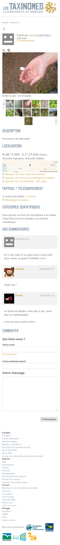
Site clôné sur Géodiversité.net (16, 447)
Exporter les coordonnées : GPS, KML (26, 181)
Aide (4, 461)
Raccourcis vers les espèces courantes (20, 488)
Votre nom (8, 344)
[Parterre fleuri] (10, 112)
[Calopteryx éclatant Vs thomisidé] (10, 103)
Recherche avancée (11, 479)
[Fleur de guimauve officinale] (36, 112)
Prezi (4, 517)
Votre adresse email (14, 361)
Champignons (8, 473)
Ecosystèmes (8, 464)
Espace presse (9, 520)
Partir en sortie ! (9, 505)
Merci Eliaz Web (9, 450)
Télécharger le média (9, 50)
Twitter (5, 514)
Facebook (6, 511)
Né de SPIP (7, 453)
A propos (6, 435)
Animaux (6, 470)
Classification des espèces (14, 476)
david (32, 35)
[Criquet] (27, 112)
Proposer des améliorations (15, 482)
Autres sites (7, 502)
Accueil (5, 22)
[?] (27, 103)
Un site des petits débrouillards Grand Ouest (22, 456)
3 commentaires (26, 40)
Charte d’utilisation (10, 438)
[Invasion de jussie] (28, 120)
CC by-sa (31, 196)
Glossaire (6, 491)
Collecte (13, 22)
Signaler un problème (12, 444)
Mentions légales (10, 441)
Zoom (4, 50)
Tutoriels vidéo (9, 499)
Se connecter (9, 354)
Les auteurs (7, 494)
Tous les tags (8, 496)
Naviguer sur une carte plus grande (25, 174)
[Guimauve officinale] (44, 112)
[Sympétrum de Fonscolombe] (53, 112)
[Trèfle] (53, 103)
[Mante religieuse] (18, 103)
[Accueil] (30, 7)
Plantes (5, 467)
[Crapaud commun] (18, 112)
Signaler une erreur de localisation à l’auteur (30, 177)
